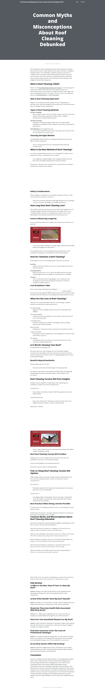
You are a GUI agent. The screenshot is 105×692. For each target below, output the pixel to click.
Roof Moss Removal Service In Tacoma (50, 88)
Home (77, 1)
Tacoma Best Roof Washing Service (40, 347)
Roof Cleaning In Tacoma (46, 129)
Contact (83, 1)
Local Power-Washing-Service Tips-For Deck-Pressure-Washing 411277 (42, 2)
